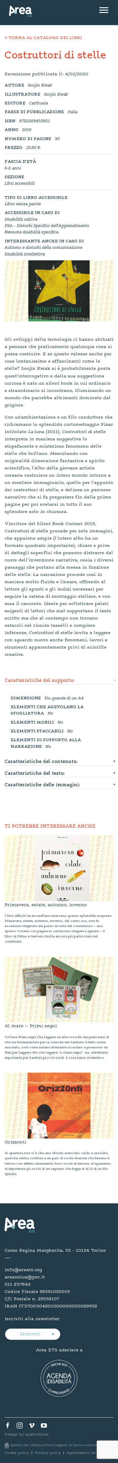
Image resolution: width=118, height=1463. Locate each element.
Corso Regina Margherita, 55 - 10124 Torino (55, 1250)
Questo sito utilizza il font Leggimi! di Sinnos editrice (55, 1445)
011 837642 (18, 1284)
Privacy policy (48, 1453)
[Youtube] (44, 1427)
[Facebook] (8, 1427)
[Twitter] (20, 1427)
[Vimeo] (32, 1427)
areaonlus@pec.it (25, 1277)
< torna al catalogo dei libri (43, 38)
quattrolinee (37, 1434)
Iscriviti (31, 1334)
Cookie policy (17, 1453)
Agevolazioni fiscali (84, 1453)
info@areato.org (23, 1270)
